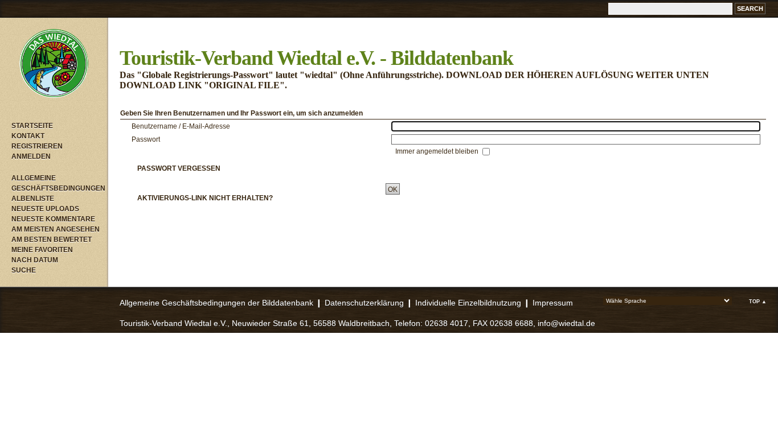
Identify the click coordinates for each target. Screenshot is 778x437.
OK (393, 189)
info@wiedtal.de (566, 323)
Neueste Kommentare (53, 219)
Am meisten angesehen (55, 229)
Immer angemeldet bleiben (437, 151)
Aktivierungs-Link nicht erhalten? (205, 198)
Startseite (32, 126)
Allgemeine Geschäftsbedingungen (57, 183)
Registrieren (37, 146)
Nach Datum (34, 260)
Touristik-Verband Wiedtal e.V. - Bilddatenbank (316, 58)
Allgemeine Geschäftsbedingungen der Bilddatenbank (216, 302)
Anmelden (31, 156)
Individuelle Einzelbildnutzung (468, 302)
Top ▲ (758, 301)
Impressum (553, 302)
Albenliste (32, 199)
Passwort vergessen (178, 168)
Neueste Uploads (45, 209)
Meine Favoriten (42, 250)
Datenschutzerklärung (364, 302)
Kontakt (27, 136)
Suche (23, 270)
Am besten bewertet (51, 240)
